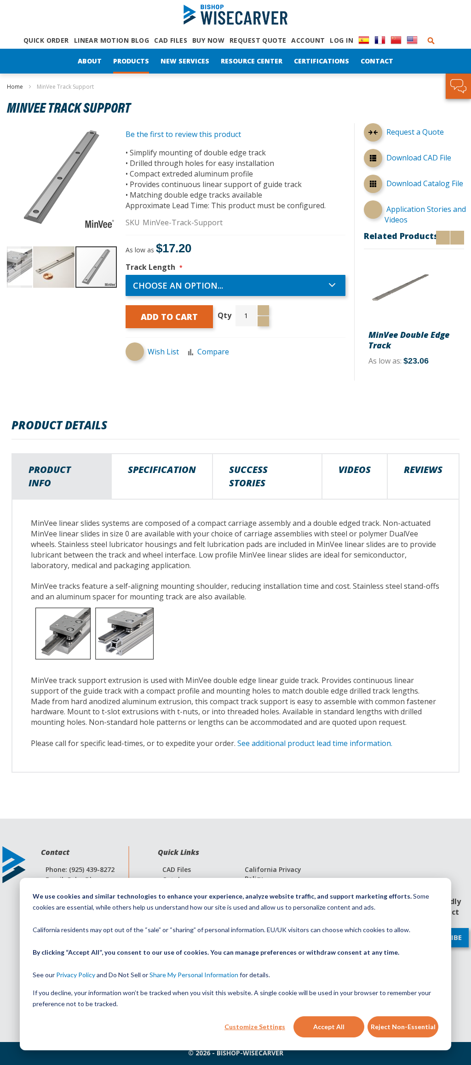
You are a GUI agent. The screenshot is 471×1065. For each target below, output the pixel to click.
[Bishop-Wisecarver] (235, 15)
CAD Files (170, 40)
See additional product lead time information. (314, 743)
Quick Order (46, 40)
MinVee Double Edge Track (408, 340)
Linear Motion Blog (111, 40)
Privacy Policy (75, 975)
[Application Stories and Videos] (373, 209)
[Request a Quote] (373, 133)
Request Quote (258, 40)
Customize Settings (254, 1027)
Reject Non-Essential (403, 1027)
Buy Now (208, 40)
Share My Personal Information (193, 975)
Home (15, 87)
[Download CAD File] (373, 159)
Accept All (329, 1027)
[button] (14, 267)
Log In (341, 40)
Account (308, 40)
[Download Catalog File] (373, 185)
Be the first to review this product (183, 134)
